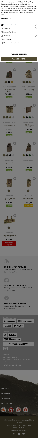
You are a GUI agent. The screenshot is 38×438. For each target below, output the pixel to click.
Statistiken (6, 28)
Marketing (6, 36)
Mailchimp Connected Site (11, 43)
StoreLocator (7, 39)
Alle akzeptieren (19, 59)
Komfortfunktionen (9, 32)
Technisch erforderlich (10, 25)
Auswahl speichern (19, 54)
